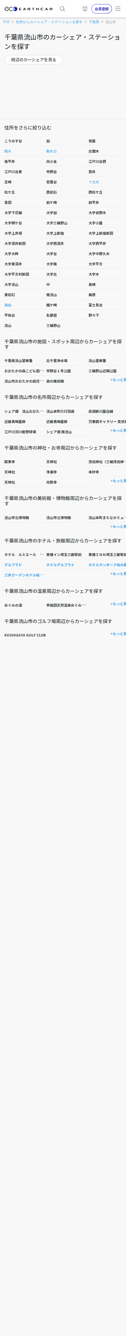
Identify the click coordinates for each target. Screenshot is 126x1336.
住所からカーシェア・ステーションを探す (49, 22)
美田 (7, 304)
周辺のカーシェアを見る (33, 59)
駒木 (7, 151)
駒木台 (51, 151)
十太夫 (93, 181)
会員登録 (102, 8)
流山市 (110, 22)
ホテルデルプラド (60, 564)
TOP (6, 22)
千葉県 (94, 22)
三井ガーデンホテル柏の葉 (25, 574)
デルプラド (13, 564)
